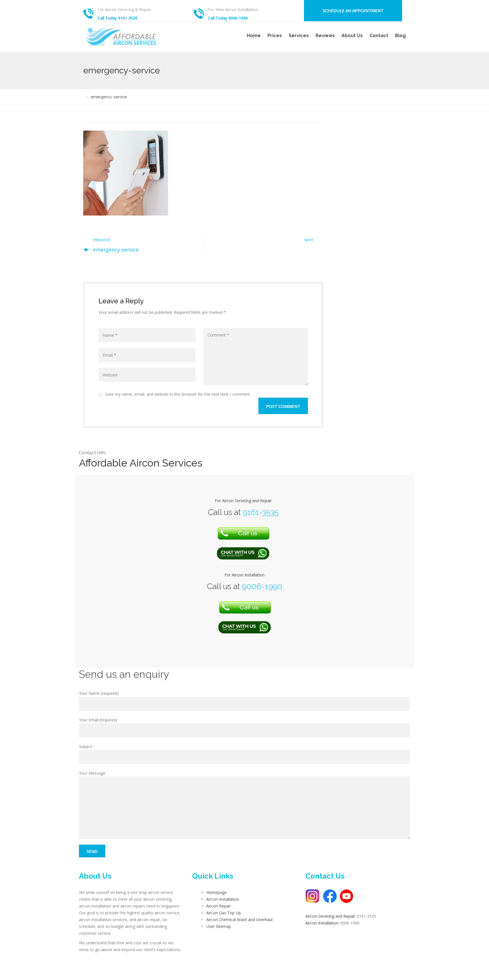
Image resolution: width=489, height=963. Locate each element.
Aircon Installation (222, 899)
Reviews (325, 35)
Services (299, 35)
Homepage (216, 892)
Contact (379, 35)
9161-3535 (260, 512)
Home (254, 35)
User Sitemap (218, 926)
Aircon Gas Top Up (223, 912)
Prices (274, 35)
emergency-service (116, 249)
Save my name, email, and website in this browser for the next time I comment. (177, 394)
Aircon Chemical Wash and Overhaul (239, 919)
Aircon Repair (218, 906)
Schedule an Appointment (353, 10)
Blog (400, 35)
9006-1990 (262, 586)
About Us (352, 35)
